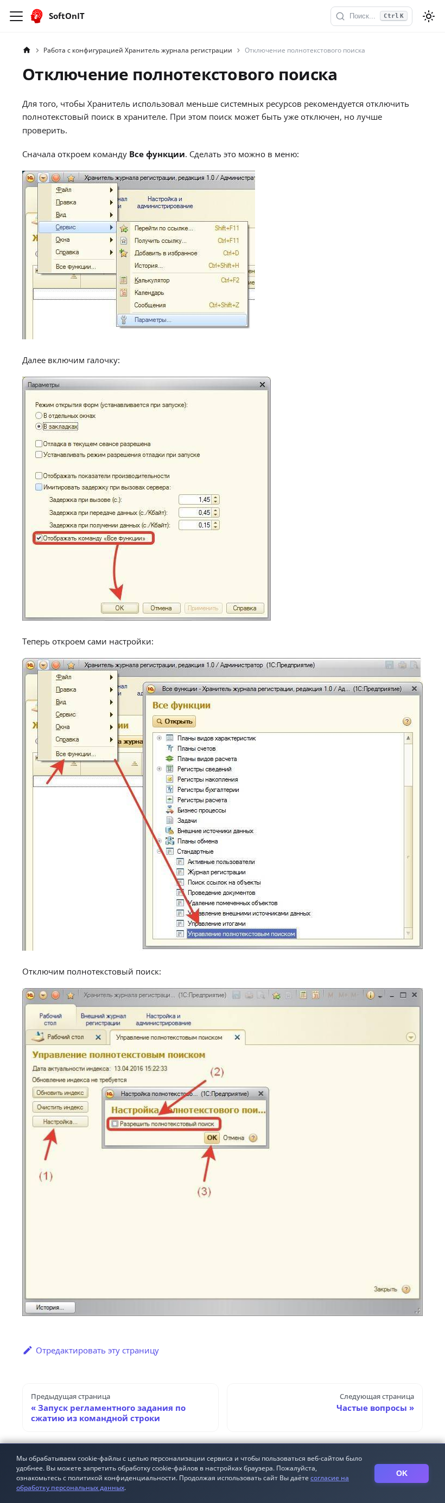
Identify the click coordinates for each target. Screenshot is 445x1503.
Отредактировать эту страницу (97, 1350)
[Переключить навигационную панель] (16, 16)
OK (402, 1473)
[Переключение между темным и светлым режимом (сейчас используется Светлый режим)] (429, 16)
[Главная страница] (26, 50)
